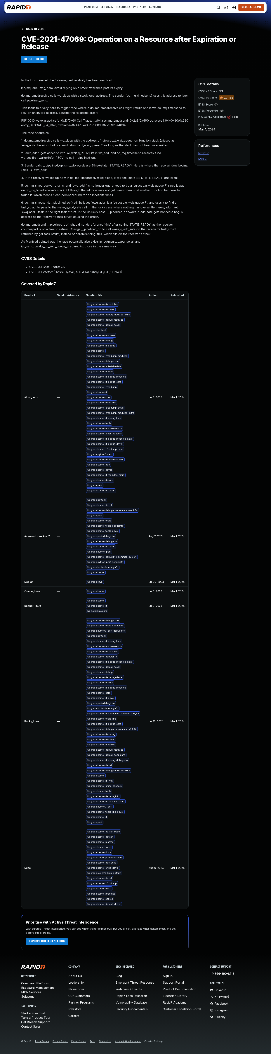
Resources (123, 7)
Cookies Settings (153, 1041)
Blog (119, 976)
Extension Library (175, 996)
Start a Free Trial (33, 1013)
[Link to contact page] (226, 7)
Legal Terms (42, 1041)
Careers (73, 1016)
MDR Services (31, 992)
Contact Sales (31, 1026)
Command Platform (34, 983)
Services (107, 7)
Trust (92, 1041)
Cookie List (105, 1041)
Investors (74, 1009)
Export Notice (78, 1041)
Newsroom (76, 989)
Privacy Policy (60, 1041)
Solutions (27, 996)
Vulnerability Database (131, 1002)
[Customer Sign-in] (234, 7)
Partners (139, 7)
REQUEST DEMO (34, 59)
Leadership (76, 982)
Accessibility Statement (128, 1041)
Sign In (168, 976)
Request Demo (251, 7)
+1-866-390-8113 (222, 973)
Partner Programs (81, 1002)
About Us (75, 976)
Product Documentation (179, 989)
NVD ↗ (202, 159)
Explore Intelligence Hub (47, 941)
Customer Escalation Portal (182, 1009)
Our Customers (79, 996)
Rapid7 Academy (174, 1002)
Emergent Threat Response (135, 982)
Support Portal (173, 982)
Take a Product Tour (36, 1017)
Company (155, 7)
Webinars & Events (129, 989)
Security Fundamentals (132, 1009)
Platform (91, 7)
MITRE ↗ (203, 153)
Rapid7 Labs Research (131, 996)
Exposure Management (37, 988)
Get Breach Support (35, 1022)
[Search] (218, 7)
